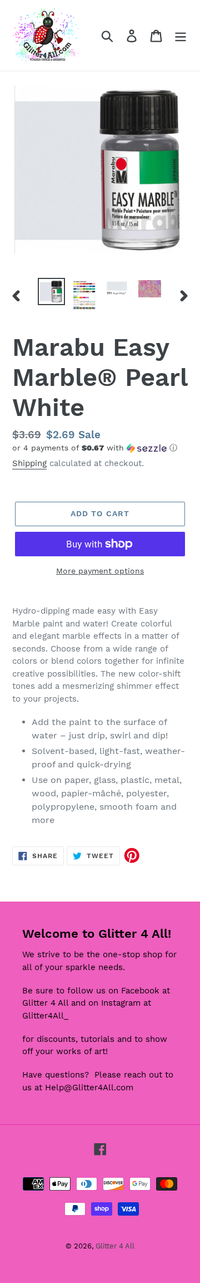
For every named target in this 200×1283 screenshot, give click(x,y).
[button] (100, 448)
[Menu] (180, 35)
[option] (51, 291)
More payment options (100, 570)
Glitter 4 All (115, 1246)
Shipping (29, 463)
